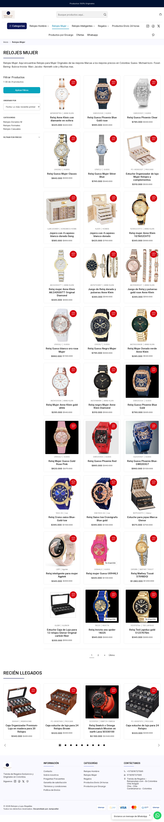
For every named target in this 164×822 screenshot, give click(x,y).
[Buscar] (105, 14)
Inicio (5, 42)
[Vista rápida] (49, 93)
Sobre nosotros (51, 775)
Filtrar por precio (12, 137)
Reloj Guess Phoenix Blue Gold (142, 406)
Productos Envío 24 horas (96, 782)
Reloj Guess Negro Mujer (102, 348)
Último (112, 655)
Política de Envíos (52, 790)
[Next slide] (158, 745)
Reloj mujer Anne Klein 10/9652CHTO (142, 235)
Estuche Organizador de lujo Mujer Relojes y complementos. (142, 176)
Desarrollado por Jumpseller (46, 809)
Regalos (88, 779)
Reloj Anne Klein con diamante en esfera (62, 119)
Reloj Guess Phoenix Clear (142, 117)
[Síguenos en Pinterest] (153, 35)
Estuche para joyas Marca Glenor (142, 519)
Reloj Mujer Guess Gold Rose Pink (62, 463)
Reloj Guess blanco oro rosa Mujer (62, 350)
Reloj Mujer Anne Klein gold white (62, 406)
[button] (17, 26)
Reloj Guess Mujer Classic (62, 173)
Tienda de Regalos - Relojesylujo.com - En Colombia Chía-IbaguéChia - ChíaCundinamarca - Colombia (142, 784)
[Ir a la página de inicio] (8, 15)
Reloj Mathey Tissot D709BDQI (142, 575)
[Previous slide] (5, 745)
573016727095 (134, 775)
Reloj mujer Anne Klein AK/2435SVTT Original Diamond (62, 292)
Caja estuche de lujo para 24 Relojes (142, 727)
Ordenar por (9, 100)
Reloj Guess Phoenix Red (102, 461)
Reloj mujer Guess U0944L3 (102, 573)
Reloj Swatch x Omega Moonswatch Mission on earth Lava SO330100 (102, 728)
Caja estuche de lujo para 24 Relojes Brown (61, 727)
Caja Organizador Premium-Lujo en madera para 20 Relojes (22, 728)
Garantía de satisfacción (55, 782)
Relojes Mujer (90, 775)
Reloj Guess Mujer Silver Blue (102, 175)
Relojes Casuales (12, 129)
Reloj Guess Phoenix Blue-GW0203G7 (142, 463)
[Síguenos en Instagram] (147, 26)
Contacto (48, 771)
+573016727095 (135, 771)
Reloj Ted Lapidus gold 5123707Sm (142, 631)
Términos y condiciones (55, 786)
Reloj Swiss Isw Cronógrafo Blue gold (102, 519)
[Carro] (160, 14)
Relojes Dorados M (12, 122)
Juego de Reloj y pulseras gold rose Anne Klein (142, 291)
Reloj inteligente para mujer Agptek (62, 575)
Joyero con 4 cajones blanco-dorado (102, 235)
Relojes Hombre (91, 771)
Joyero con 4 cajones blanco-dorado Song (61, 235)
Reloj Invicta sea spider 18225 (102, 631)
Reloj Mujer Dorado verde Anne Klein (142, 350)
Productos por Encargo (95, 786)
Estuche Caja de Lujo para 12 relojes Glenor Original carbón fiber (62, 632)
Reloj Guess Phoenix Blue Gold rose (102, 119)
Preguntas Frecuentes (54, 779)
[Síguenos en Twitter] (158, 26)
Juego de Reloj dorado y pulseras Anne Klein (102, 291)
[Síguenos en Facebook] (153, 26)
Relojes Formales (11, 125)
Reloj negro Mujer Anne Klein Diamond (102, 406)
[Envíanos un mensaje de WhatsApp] (157, 815)
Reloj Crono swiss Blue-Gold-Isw (62, 519)
